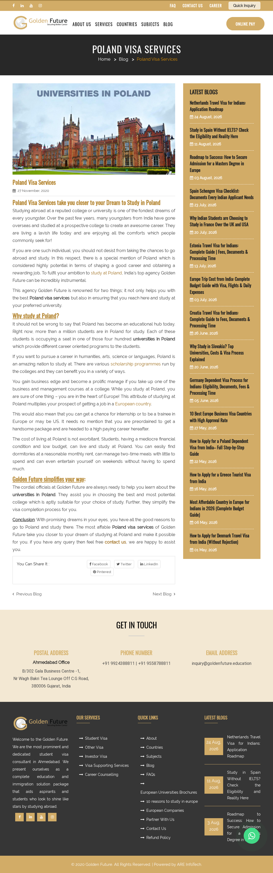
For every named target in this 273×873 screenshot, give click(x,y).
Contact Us (156, 828)
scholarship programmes (136, 364)
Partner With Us (160, 819)
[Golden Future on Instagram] (40, 5)
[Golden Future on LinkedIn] (22, 5)
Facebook (99, 564)
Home (104, 59)
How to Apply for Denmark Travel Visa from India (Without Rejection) (219, 538)
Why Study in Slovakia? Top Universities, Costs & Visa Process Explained (217, 352)
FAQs (150, 774)
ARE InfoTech (189, 864)
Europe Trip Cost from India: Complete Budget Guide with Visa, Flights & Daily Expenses (220, 285)
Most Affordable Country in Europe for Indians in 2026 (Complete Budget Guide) (219, 508)
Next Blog (162, 594)
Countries (127, 24)
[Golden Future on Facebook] (14, 5)
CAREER (216, 5)
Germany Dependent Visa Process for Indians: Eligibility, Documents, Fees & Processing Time (220, 386)
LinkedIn (150, 564)
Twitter (126, 564)
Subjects (150, 24)
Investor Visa (96, 756)
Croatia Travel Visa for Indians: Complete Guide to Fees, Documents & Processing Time (220, 319)
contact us (115, 542)
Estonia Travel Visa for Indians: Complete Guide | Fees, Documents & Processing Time (219, 251)
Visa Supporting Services (107, 765)
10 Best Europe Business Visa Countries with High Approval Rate (221, 416)
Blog (168, 24)
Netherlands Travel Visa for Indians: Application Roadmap (218, 106)
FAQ (173, 5)
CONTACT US (193, 5)
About (151, 738)
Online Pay (245, 24)
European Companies (165, 810)
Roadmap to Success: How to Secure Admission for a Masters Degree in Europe (218, 163)
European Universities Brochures (168, 792)
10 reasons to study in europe (172, 801)
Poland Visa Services (136, 49)
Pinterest (103, 572)
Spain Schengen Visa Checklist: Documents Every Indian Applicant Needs (222, 194)
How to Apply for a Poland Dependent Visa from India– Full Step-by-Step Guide (219, 447)
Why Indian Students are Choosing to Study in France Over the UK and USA (219, 221)
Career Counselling (101, 774)
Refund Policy (158, 837)
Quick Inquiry (244, 5)
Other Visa (94, 747)
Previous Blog (28, 594)
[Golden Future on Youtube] (31, 5)
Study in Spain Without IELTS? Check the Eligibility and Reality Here (219, 133)
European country (133, 403)
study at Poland (106, 272)
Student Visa (96, 738)
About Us (82, 24)
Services (104, 24)
